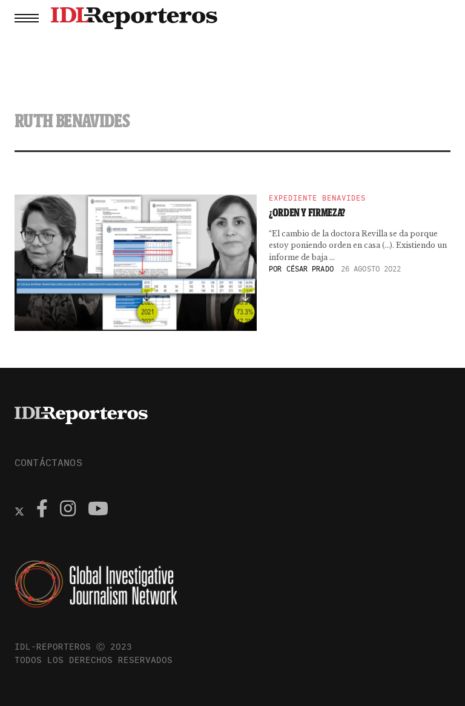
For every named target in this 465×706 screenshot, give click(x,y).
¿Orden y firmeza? (307, 212)
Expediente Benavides (317, 198)
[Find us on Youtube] (98, 510)
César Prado (310, 268)
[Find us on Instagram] (68, 510)
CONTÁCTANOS (48, 462)
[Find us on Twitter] (19, 510)
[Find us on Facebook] (42, 510)
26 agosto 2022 (371, 268)
